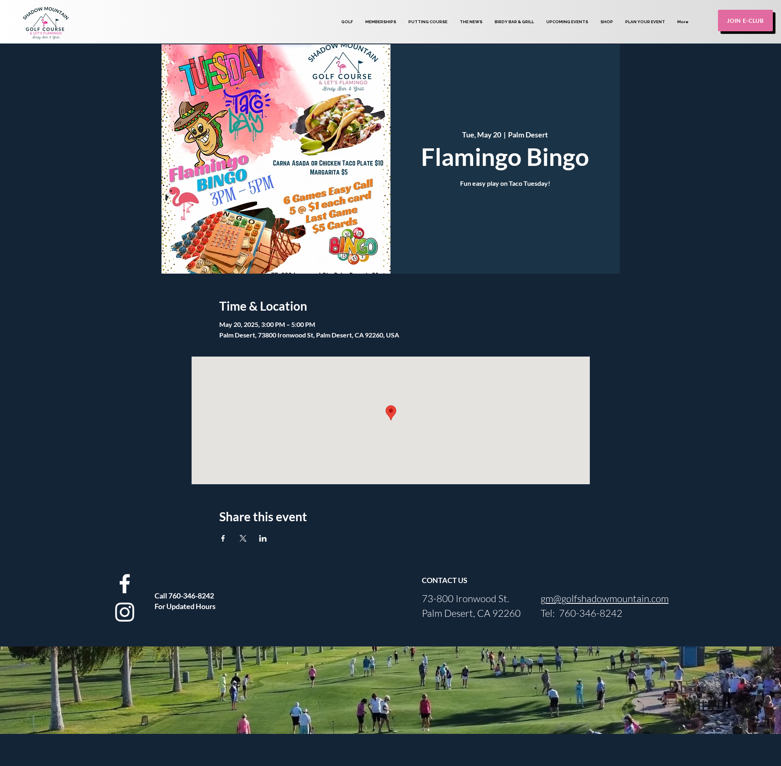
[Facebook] (124, 583)
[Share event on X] (243, 538)
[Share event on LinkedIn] (263, 538)
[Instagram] (124, 612)
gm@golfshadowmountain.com (605, 598)
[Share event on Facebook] (223, 538)
